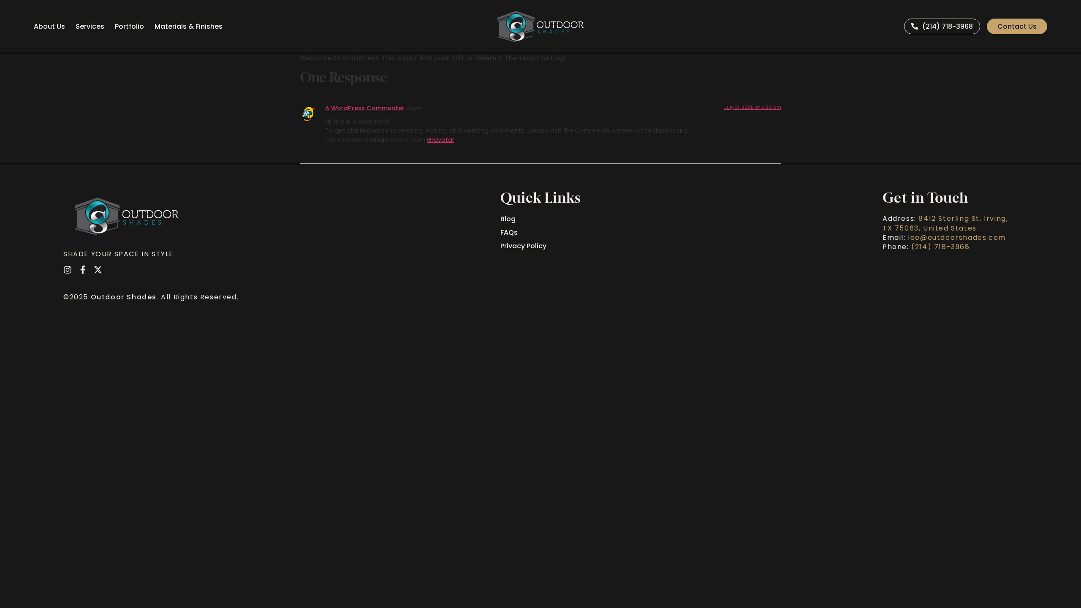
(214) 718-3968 (940, 247)
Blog (508, 219)
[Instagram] (67, 270)
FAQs (509, 232)
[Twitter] (98, 270)
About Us (49, 26)
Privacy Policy (523, 246)
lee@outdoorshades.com (957, 237)
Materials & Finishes (189, 26)
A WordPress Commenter (365, 108)
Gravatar (440, 140)
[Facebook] (83, 270)
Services (90, 26)
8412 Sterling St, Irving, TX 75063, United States (945, 223)
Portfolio (129, 26)
